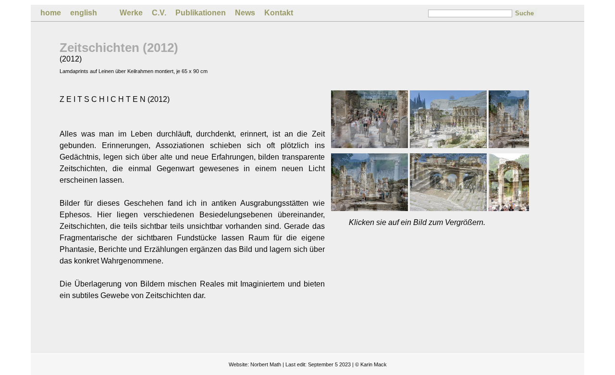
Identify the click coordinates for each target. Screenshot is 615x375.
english (83, 13)
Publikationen (200, 13)
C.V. (159, 13)
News (245, 13)
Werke (131, 13)
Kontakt (278, 13)
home (50, 13)
